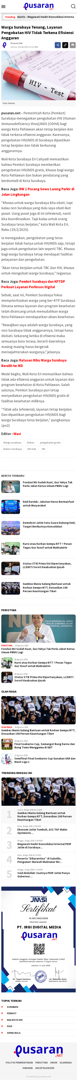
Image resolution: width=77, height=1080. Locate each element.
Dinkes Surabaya (12, 449)
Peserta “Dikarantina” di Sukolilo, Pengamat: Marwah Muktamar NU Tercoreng (39, 860)
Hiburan (28, 1068)
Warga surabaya (12, 442)
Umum (53, 1062)
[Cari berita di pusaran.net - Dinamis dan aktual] (73, 6)
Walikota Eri (15, 1020)
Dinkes (30, 442)
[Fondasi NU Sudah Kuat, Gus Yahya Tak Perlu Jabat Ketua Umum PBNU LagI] (38, 629)
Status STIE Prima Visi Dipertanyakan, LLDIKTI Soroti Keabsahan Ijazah (47, 565)
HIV (43, 449)
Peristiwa (6, 645)
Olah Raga (6, 727)
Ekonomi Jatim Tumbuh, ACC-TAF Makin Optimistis (42, 831)
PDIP (9, 1026)
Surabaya (12, 1007)
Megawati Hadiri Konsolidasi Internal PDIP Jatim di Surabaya (44, 845)
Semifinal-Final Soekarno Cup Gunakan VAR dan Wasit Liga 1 (45, 760)
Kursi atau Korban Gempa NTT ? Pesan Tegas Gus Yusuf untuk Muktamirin (47, 545)
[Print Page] (73, 45)
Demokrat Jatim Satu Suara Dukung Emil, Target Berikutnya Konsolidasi (49, 524)
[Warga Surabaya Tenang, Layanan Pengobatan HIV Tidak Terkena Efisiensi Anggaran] (38, 75)
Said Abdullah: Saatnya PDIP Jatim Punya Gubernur (43, 874)
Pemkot (12, 1013)
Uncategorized (44, 1068)
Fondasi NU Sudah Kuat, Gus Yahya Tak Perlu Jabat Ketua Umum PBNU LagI (47, 484)
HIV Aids (31, 449)
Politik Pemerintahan (19, 1062)
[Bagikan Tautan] (58, 45)
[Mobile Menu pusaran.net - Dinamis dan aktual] (5, 6)
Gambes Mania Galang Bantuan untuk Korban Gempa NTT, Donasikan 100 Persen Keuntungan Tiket (47, 587)
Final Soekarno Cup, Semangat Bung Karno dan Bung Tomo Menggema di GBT (44, 745)
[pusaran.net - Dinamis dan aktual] (38, 6)
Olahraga (66, 1062)
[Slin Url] (65, 45)
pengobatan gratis (50, 442)
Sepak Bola (13, 1033)
